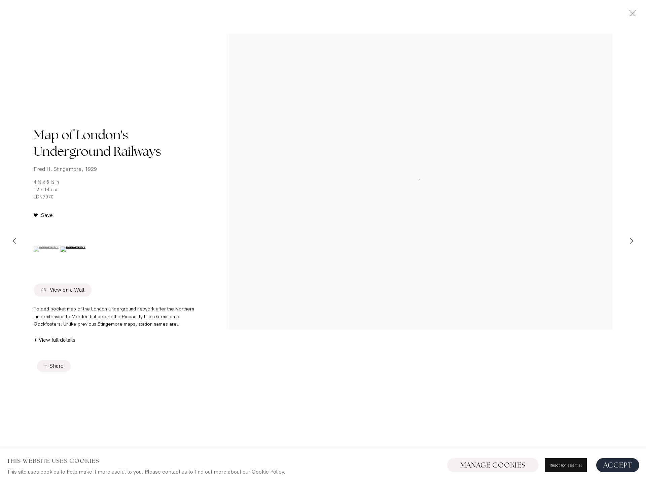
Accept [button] (617, 465)
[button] (43, 215)
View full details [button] (57, 340)
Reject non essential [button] (566, 465)
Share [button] (56, 366)
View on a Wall (67, 290)
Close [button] (631, 15)
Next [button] (631, 241)
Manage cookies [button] (493, 465)
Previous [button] (14, 241)
